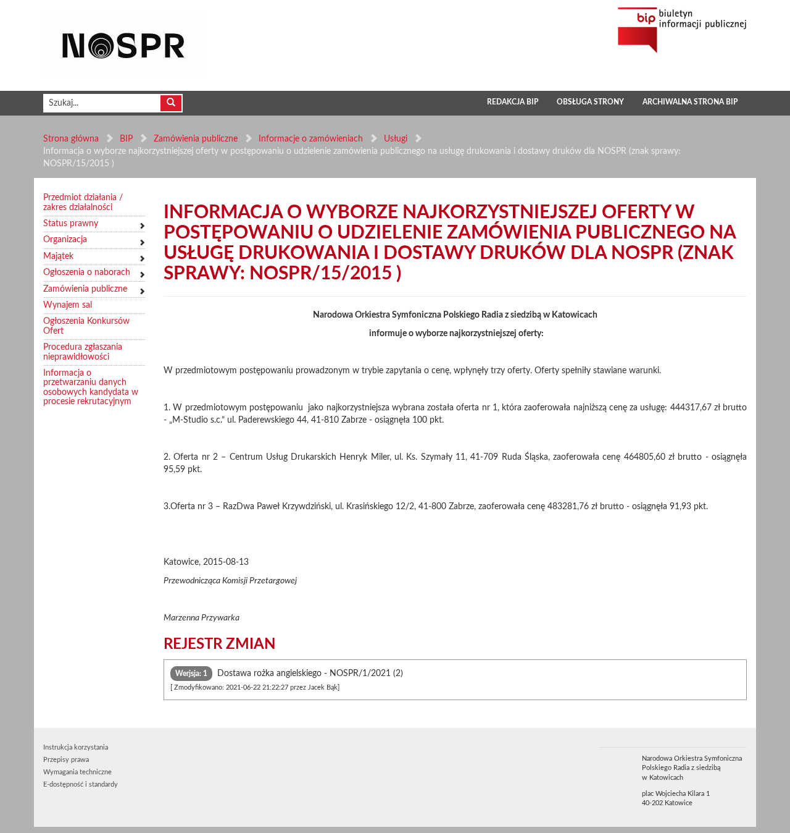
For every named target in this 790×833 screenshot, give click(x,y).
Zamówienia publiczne (196, 139)
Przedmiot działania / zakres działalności (83, 202)
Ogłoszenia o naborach (86, 272)
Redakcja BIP (512, 102)
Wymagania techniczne (77, 772)
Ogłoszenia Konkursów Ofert (86, 326)
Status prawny (70, 223)
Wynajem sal (67, 305)
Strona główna (71, 139)
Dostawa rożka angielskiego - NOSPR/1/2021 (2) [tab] (286, 680)
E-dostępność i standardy (80, 784)
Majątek (58, 256)
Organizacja (65, 239)
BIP (126, 139)
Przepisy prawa (66, 759)
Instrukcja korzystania (75, 747)
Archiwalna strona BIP (690, 102)
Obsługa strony (590, 102)
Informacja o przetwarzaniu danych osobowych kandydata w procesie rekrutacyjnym (90, 387)
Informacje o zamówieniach (311, 139)
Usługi (395, 139)
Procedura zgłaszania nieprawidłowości (82, 352)
